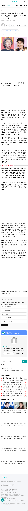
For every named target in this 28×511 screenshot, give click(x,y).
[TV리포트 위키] (13, 482)
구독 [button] (13, 25)
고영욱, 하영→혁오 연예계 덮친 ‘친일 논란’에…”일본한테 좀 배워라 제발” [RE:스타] (13, 382)
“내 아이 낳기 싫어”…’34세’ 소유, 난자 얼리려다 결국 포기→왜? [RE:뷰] (13, 389)
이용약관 (8, 484)
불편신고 (11, 485)
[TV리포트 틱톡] (5, 482)
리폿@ (3, 5)
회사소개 (3, 484)
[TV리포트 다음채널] (11, 482)
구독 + (8, 353)
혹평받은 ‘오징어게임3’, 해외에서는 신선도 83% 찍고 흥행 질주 (14, 350)
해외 (25, 5)
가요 (13, 5)
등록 (24, 361)
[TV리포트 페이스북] (9, 482)
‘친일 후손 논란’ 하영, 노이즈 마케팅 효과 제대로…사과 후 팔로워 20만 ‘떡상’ (13, 378)
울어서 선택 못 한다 (8, 321)
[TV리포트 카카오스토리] (16, 482)
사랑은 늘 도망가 (7, 310)
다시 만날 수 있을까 (8, 314)
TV (17, 5)
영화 (21, 5)
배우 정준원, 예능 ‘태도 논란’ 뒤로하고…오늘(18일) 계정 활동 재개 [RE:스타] (13, 395)
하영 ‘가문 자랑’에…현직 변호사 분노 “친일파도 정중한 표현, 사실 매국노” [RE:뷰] (13, 384)
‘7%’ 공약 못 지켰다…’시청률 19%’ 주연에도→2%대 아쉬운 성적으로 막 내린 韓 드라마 (13, 393)
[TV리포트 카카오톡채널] (18, 482)
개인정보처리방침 (15, 484)
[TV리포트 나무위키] (14, 482)
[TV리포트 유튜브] (2, 482)
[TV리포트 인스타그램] (4, 482)
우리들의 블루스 (7, 317)
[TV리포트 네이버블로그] (20, 482)
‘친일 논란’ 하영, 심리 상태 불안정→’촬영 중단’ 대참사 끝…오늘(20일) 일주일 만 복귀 (13, 380)
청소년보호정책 (4, 485)
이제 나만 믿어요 (7, 306)
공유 (25, 25)
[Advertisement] (14, 67)
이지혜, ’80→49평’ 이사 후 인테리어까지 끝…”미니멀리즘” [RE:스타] (13, 391)
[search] (25, 1)
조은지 (7, 25)
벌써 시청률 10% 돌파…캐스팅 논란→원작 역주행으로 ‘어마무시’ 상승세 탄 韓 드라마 (13, 387)
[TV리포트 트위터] (7, 482)
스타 (8, 5)
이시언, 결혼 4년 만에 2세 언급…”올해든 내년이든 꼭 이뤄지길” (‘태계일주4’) (14, 348)
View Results (24, 326)
